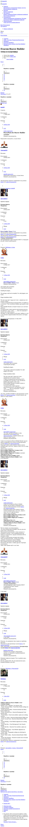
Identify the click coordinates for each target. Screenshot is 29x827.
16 (4, 78)
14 (4, 76)
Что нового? (7, 13)
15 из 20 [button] (8, 94)
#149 (5, 633)
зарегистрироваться (11, 182)
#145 (5, 359)
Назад (2, 61)
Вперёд (2, 92)
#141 (5, 128)
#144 (5, 279)
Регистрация (4, 35)
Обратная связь (7, 806)
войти (2, 182)
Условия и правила (8, 807)
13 (4, 74)
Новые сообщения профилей (20, 14)
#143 (5, 229)
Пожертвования (8, 21)
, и (14, 748)
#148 (5, 578)
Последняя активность (9, 15)
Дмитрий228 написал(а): (10, 636)
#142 (5, 171)
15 (4, 77)
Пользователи (7, 17)
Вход (2, 32)
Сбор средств (7, 22)
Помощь (6, 810)
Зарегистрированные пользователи (12, 18)
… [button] (4, 65)
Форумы (6, 10)
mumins (12, 55)
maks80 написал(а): (8, 174)
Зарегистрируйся (10, 395)
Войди (2, 395)
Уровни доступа (22, 7)
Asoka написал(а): (8, 131)
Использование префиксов (10, 9)
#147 (5, 500)
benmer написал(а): (8, 650)
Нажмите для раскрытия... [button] (10, 136)
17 (4, 80)
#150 (5, 700)
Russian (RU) (7, 803)
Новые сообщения (8, 11)
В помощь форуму (15, 22)
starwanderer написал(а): (10, 281)
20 (4, 90)
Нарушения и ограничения (10, 7)
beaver (8, 59)
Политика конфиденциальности (12, 808)
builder (11, 59)
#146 (5, 429)
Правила (6, 6)
